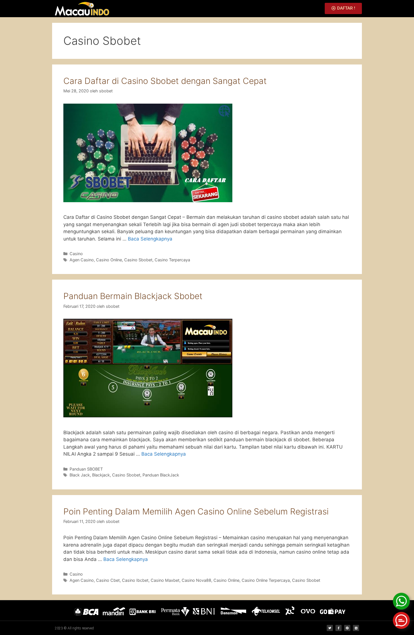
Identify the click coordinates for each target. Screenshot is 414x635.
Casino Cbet (108, 580)
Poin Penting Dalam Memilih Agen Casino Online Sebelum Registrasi (196, 511)
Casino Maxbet (165, 580)
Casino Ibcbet (135, 580)
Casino (76, 253)
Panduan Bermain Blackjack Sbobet (132, 296)
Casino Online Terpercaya (266, 580)
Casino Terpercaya (172, 259)
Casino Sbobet (138, 259)
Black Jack (80, 475)
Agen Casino (82, 259)
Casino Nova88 (196, 580)
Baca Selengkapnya (150, 239)
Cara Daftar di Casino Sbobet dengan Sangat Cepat (165, 81)
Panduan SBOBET (86, 469)
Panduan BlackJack (161, 475)
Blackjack (101, 475)
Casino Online (109, 259)
